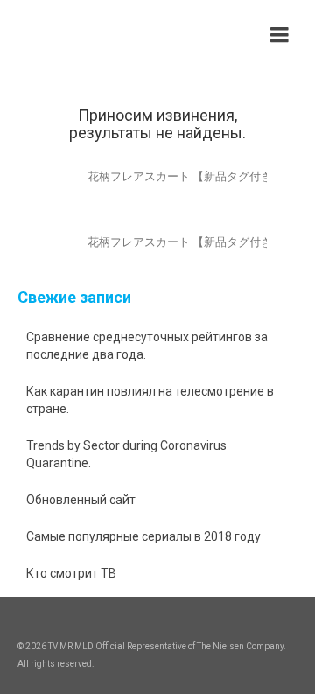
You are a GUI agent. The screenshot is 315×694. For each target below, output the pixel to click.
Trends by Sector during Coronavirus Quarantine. (126, 454)
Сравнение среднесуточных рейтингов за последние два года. (147, 345)
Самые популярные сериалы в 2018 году (143, 536)
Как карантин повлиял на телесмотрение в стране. (150, 400)
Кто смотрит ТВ (71, 573)
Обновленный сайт (81, 500)
